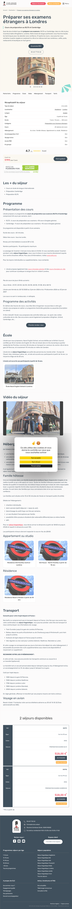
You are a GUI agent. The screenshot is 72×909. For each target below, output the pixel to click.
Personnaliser (36, 466)
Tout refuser (36, 462)
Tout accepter (36, 458)
